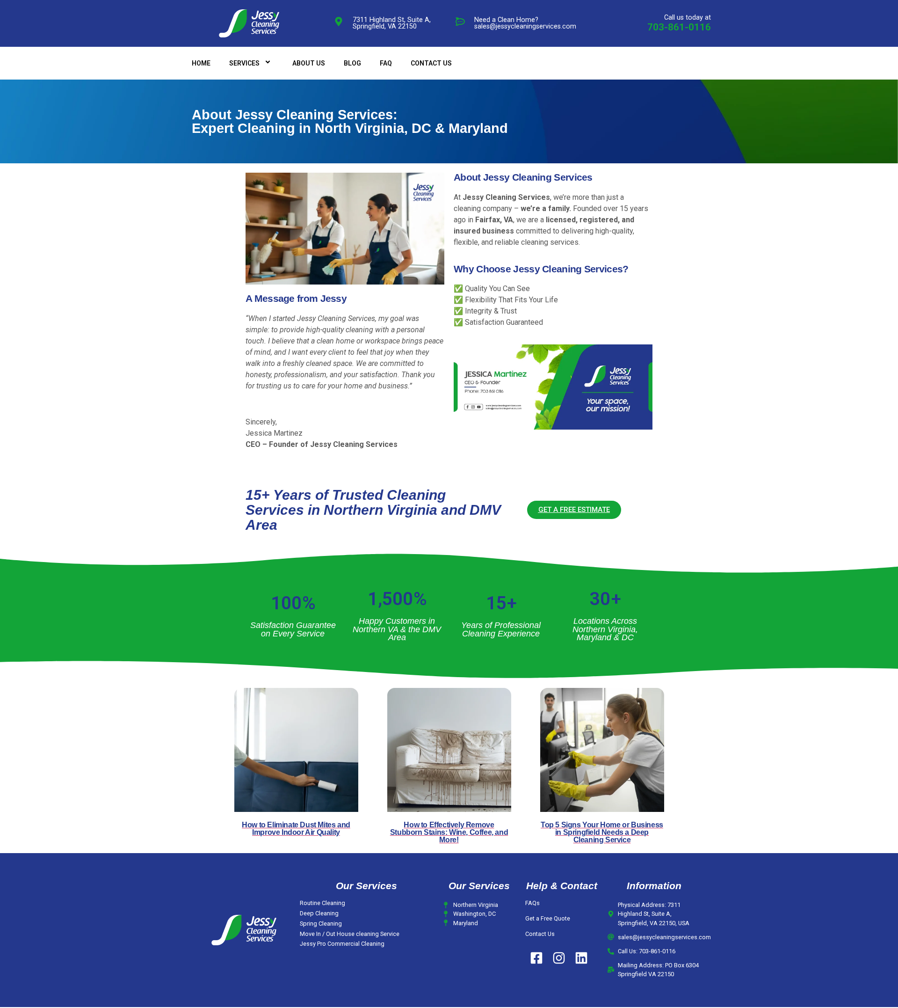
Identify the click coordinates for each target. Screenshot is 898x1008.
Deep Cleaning (319, 913)
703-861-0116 (679, 27)
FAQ (386, 63)
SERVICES (244, 63)
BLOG (352, 63)
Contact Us (540, 933)
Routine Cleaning (322, 902)
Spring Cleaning (321, 923)
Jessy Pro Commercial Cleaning (342, 943)
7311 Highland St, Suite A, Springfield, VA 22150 (392, 23)
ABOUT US (308, 63)
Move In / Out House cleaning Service (349, 933)
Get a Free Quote (547, 918)
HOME (201, 63)
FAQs (532, 902)
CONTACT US (431, 63)
